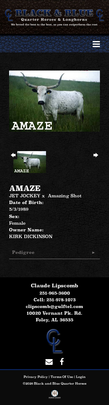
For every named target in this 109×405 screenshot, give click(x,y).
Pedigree (23, 252)
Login (81, 377)
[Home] (54, 340)
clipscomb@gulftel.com (54, 306)
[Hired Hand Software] (55, 395)
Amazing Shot (64, 195)
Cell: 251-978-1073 (55, 299)
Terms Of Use (62, 377)
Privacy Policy (36, 377)
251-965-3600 (54, 293)
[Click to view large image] (54, 100)
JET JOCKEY (24, 195)
